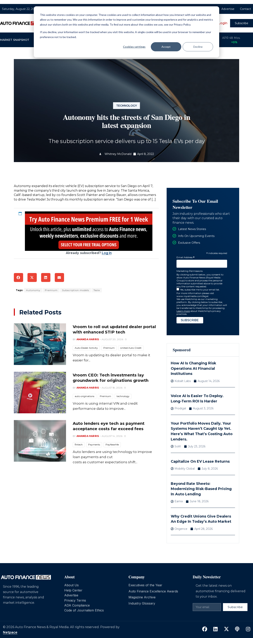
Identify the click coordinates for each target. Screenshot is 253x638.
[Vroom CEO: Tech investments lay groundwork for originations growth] (40, 392)
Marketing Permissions (190, 270)
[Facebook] (205, 629)
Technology (126, 105)
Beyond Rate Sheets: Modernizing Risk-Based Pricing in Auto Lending (201, 488)
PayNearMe (112, 444)
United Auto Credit (131, 347)
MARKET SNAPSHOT (14, 40)
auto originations (84, 396)
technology (123, 396)
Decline (198, 46)
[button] (18, 277)
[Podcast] (237, 629)
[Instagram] (248, 629)
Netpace (10, 632)
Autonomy (33, 290)
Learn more (183, 310)
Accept (166, 46)
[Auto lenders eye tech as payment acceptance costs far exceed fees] (40, 441)
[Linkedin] (215, 629)
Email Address (185, 257)
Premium (51, 290)
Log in (107, 253)
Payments (94, 444)
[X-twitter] (226, 629)
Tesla (96, 290)
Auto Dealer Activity (86, 347)
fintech (79, 444)
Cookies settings (134, 46)
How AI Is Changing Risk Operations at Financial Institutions (193, 368)
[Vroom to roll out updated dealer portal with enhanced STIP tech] (40, 344)
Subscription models (75, 290)
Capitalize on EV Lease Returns (200, 461)
